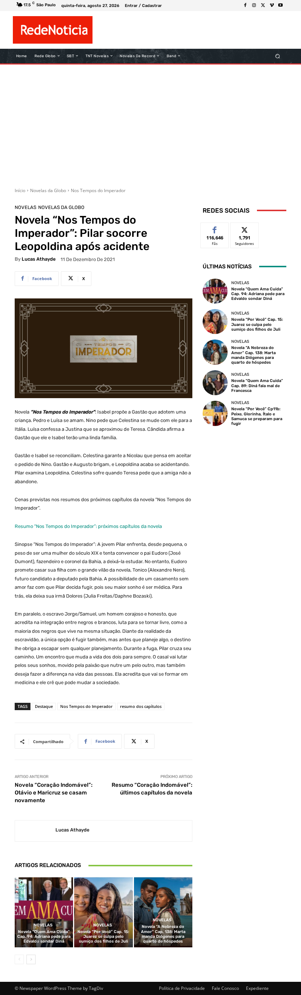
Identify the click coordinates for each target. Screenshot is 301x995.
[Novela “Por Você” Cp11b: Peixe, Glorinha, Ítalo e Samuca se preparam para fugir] (215, 413)
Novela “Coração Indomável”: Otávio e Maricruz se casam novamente (54, 793)
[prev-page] (19, 959)
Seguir (244, 228)
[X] (262, 5)
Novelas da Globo (48, 190)
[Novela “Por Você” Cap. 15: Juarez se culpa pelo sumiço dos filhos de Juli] (103, 912)
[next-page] (31, 959)
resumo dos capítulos (141, 706)
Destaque (44, 706)
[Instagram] (254, 5)
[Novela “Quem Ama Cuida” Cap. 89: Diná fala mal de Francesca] (215, 382)
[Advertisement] (150, 123)
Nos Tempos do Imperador (98, 190)
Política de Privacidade (182, 988)
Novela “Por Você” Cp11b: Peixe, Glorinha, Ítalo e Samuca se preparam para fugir (256, 416)
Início (20, 190)
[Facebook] (245, 5)
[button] (278, 56)
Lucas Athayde (39, 259)
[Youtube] (280, 5)
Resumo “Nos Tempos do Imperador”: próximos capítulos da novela (88, 526)
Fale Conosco (225, 988)
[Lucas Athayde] (35, 831)
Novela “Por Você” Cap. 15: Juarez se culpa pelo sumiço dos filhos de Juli (103, 936)
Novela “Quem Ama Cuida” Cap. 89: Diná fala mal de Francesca (257, 385)
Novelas (25, 207)
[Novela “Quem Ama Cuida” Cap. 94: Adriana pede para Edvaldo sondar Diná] (44, 912)
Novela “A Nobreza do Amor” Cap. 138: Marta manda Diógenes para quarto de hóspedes (163, 934)
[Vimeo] (271, 5)
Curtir (215, 228)
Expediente (257, 988)
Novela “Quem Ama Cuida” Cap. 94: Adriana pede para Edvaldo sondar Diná (43, 936)
